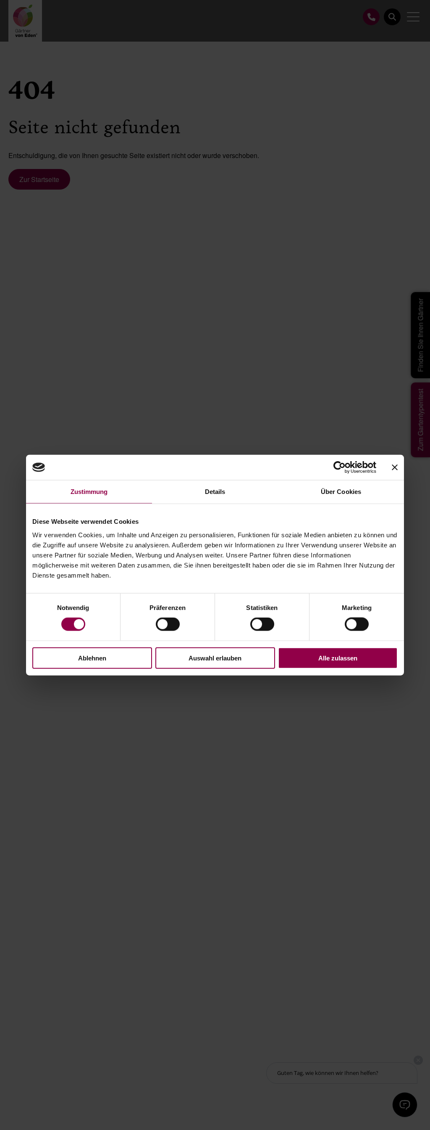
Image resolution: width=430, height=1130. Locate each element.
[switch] (168, 624)
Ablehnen (92, 657)
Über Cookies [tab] (341, 491)
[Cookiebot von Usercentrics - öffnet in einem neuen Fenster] (339, 467)
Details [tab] (215, 491)
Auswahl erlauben (215, 657)
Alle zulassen (337, 657)
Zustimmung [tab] (89, 491)
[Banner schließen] (395, 467)
